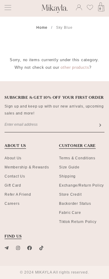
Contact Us (15, 176)
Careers (12, 203)
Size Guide (69, 167)
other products (75, 67)
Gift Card (13, 185)
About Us (13, 158)
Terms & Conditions (77, 158)
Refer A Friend (18, 194)
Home (42, 27)
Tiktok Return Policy (78, 222)
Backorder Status (75, 203)
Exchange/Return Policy (81, 185)
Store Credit (70, 194)
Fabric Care (70, 213)
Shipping (67, 176)
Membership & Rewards (27, 167)
